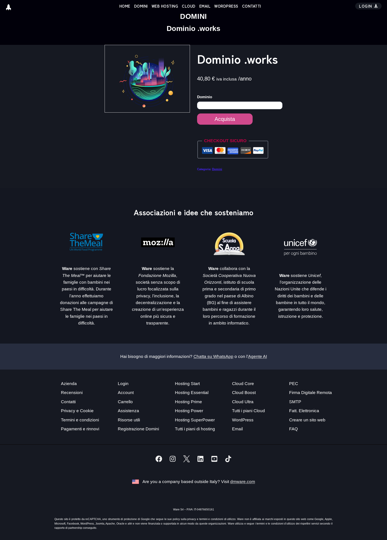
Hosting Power (189, 410)
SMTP (295, 401)
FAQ (293, 429)
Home (124, 6)
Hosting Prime (188, 401)
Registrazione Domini (138, 429)
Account (126, 392)
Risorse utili (129, 420)
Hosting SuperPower (195, 420)
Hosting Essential (192, 392)
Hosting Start (187, 383)
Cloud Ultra (243, 401)
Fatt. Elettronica (304, 410)
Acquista (225, 119)
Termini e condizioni (80, 420)
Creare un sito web (307, 420)
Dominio (205, 97)
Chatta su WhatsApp (213, 356)
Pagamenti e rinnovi (80, 429)
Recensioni (72, 392)
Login (123, 383)
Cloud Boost (244, 392)
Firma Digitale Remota (310, 392)
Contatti (251, 6)
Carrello (125, 401)
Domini (141, 6)
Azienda (69, 383)
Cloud (189, 6)
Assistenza (128, 410)
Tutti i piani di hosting (195, 429)
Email (205, 6)
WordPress (226, 6)
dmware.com (242, 481)
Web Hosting (165, 6)
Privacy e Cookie (77, 410)
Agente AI (257, 356)
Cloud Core (243, 383)
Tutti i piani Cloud (248, 410)
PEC (293, 383)
